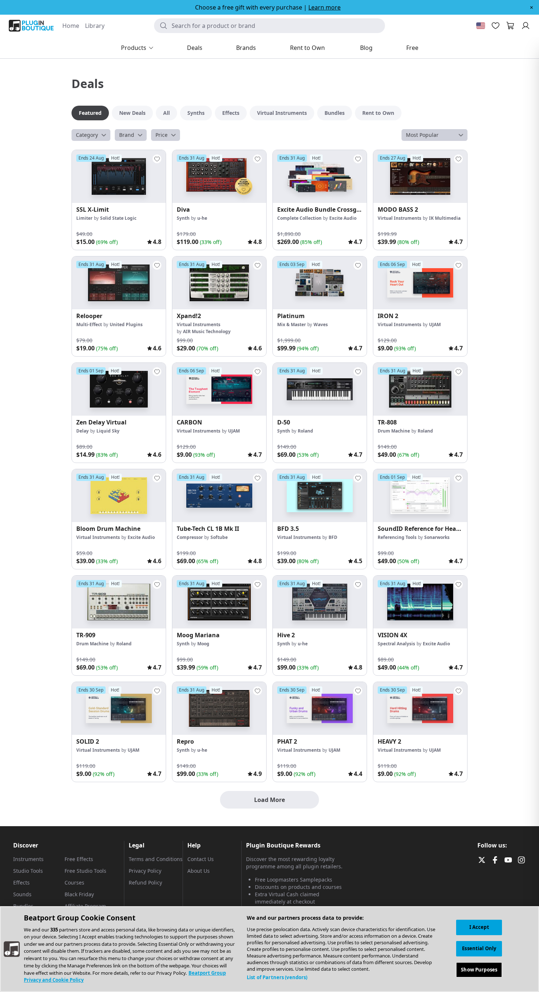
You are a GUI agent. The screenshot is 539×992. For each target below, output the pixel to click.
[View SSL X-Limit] (119, 176)
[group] (119, 200)
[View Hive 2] (320, 602)
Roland (305, 431)
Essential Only (479, 948)
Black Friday (79, 894)
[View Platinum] (320, 282)
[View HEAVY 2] (420, 708)
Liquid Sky (108, 431)
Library (94, 26)
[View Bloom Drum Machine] (119, 495)
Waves (321, 324)
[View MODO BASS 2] (420, 176)
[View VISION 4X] (420, 602)
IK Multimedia (445, 218)
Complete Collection (299, 218)
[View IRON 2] (420, 282)
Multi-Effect (89, 324)
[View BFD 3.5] (320, 495)
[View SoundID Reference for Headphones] (420, 495)
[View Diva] (219, 176)
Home (70, 26)
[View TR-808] (420, 389)
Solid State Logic (118, 218)
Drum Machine (394, 431)
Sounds (22, 894)
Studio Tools (28, 870)
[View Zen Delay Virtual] (119, 389)
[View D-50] (320, 389)
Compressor (190, 537)
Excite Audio (342, 218)
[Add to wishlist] (157, 159)
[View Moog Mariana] (219, 602)
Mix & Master (291, 324)
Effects (21, 882)
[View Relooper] (119, 282)
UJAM (435, 324)
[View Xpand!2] (219, 282)
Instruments (28, 859)
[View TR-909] (119, 602)
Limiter (84, 218)
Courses (74, 882)
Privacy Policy (145, 870)
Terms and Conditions (156, 859)
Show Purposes (479, 969)
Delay (82, 431)
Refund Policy (145, 882)
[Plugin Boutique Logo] (31, 26)
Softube (219, 537)
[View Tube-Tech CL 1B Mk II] (219, 495)
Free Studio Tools (85, 870)
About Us (198, 870)
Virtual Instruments (399, 218)
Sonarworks (437, 537)
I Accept (479, 927)
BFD (333, 537)
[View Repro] (219, 708)
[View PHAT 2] (320, 708)
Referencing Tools (397, 537)
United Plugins (126, 324)
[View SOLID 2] (119, 708)
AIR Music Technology (207, 331)
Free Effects (79, 859)
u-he (202, 218)
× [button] (531, 7)
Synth (183, 218)
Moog (203, 644)
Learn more (324, 7)
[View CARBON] (219, 389)
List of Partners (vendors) (277, 977)
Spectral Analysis (396, 644)
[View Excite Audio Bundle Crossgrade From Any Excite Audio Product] (320, 176)
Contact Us (200, 859)
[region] (269, 949)
